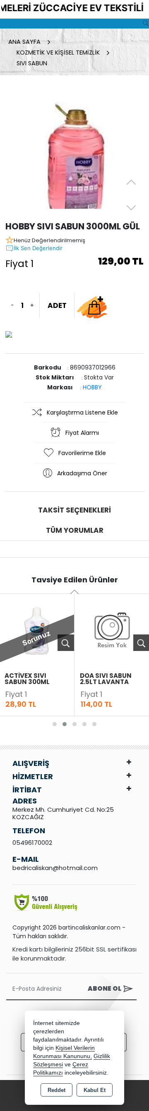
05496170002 (32, 842)
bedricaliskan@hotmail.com (55, 867)
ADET (57, 305)
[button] (55, 724)
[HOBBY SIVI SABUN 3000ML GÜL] (74, 150)
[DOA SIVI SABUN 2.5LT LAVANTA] (112, 630)
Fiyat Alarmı (82, 433)
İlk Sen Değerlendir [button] (38, 248)
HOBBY (92, 387)
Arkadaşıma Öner (82, 473)
